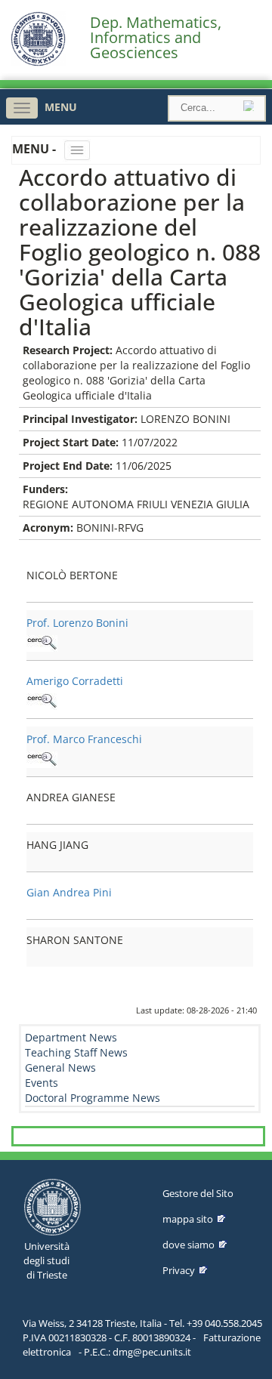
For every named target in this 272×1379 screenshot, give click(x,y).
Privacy (178, 1270)
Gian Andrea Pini (69, 892)
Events (41, 1082)
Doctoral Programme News (92, 1098)
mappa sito (187, 1219)
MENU (61, 107)
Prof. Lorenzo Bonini (77, 622)
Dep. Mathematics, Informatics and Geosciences (155, 37)
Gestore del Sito (197, 1193)
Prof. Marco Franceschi (84, 739)
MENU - (35, 148)
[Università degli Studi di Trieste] (38, 62)
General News (60, 1067)
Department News (71, 1037)
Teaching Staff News (76, 1052)
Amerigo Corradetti (74, 681)
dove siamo (188, 1244)
